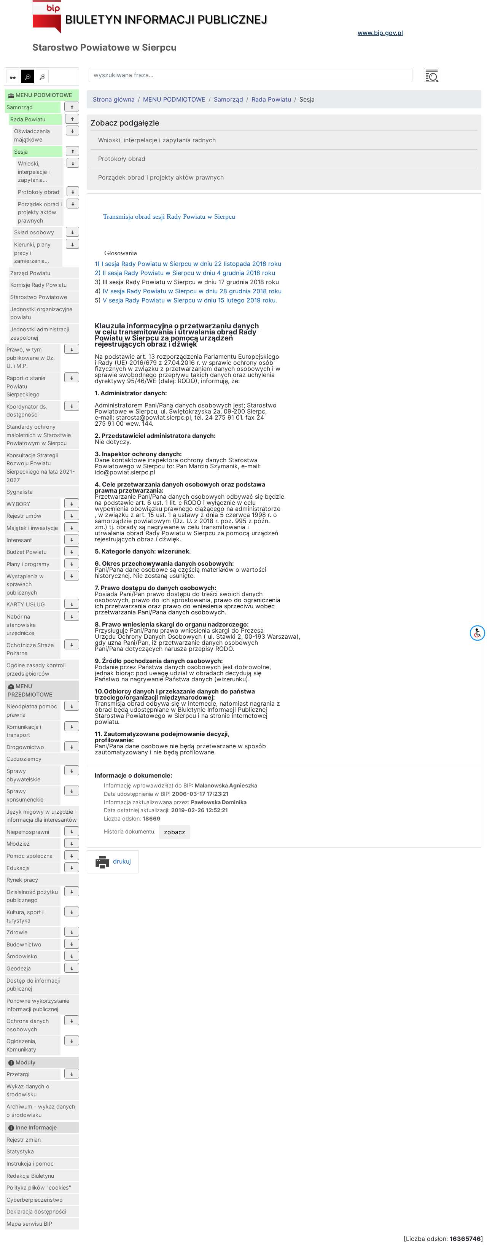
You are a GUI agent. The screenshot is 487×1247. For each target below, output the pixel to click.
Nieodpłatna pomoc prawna (31, 710)
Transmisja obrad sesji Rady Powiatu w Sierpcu (169, 216)
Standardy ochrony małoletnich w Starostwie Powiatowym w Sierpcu (38, 434)
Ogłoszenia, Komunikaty (21, 1045)
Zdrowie (16, 932)
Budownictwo (23, 944)
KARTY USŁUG (25, 604)
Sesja (21, 151)
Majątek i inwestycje (32, 528)
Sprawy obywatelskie (23, 775)
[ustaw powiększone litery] (42, 76)
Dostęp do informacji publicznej (33, 984)
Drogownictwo (25, 747)
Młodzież (18, 843)
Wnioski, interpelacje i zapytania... (33, 171)
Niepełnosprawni (27, 832)
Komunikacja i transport (23, 731)
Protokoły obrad (38, 192)
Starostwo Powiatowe (38, 297)
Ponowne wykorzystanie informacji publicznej (37, 1004)
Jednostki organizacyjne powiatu (41, 313)
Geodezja (18, 968)
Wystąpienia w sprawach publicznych (25, 584)
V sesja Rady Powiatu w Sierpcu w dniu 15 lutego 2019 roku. (189, 300)
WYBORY (18, 504)
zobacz (174, 832)
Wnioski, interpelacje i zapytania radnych (157, 140)
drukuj (121, 861)
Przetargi (17, 1074)
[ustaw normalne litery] (27, 76)
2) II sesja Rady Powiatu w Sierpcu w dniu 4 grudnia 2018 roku (185, 273)
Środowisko (21, 956)
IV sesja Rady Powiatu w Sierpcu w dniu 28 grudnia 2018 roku (192, 291)
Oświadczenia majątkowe (32, 135)
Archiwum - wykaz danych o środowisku (40, 1110)
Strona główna (114, 99)
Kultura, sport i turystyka (24, 916)
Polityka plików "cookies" (38, 1187)
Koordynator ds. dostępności (27, 410)
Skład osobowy (34, 232)
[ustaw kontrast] (12, 76)
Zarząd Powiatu (30, 273)
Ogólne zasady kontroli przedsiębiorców (35, 669)
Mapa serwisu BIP (29, 1223)
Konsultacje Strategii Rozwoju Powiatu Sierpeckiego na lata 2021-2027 (40, 467)
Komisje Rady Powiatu (38, 285)
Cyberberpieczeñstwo (34, 1199)
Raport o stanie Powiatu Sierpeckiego (25, 386)
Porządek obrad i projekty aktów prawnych (40, 212)
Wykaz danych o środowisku (27, 1090)
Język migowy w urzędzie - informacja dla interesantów (41, 815)
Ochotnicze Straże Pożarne (30, 649)
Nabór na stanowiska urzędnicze (21, 624)
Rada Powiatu (27, 119)
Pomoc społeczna (29, 856)
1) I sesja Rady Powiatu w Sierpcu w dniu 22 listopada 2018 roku (188, 263)
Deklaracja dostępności (36, 1211)
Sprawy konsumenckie (24, 795)
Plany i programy (27, 564)
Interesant (19, 540)
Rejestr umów (23, 515)
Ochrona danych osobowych (27, 1025)
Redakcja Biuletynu (30, 1175)
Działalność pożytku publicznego (32, 896)
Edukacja (18, 868)
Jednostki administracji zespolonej (39, 333)
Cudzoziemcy (23, 759)
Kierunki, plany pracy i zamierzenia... (32, 252)
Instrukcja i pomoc (30, 1163)
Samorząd (19, 107)
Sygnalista (19, 491)
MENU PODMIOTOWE (174, 99)
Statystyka (20, 1151)
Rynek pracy (22, 879)
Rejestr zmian (23, 1139)
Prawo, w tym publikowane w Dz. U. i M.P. (30, 357)
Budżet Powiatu (26, 552)
